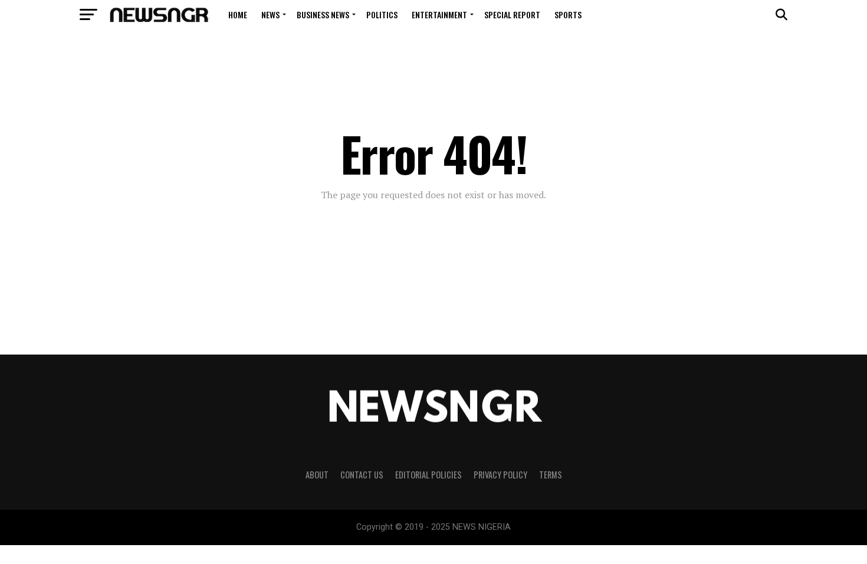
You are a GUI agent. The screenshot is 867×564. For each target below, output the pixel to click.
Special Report (512, 14)
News (270, 14)
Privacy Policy (500, 474)
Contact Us (361, 474)
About (317, 474)
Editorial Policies (428, 474)
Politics (382, 14)
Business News (323, 14)
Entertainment (439, 14)
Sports (568, 14)
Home (237, 14)
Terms (550, 474)
